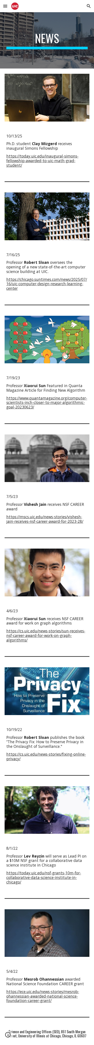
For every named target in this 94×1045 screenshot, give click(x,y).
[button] (5, 6)
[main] (47, 40)
